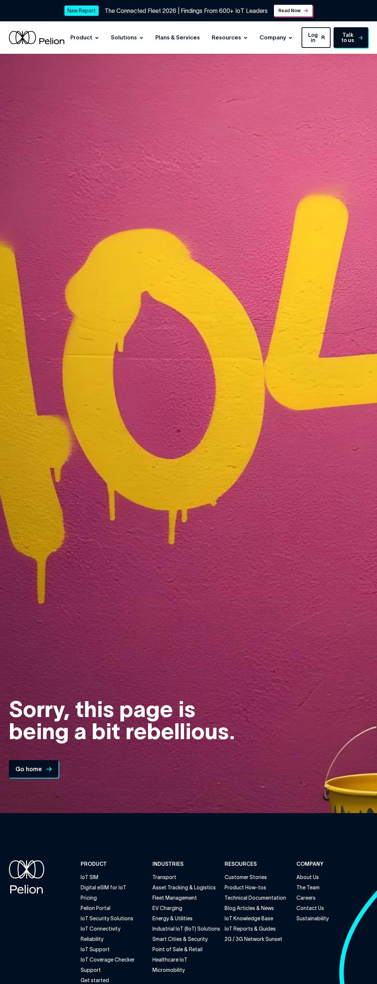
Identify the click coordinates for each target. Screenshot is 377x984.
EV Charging (167, 908)
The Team (308, 887)
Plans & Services (177, 37)
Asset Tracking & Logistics (184, 887)
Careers (306, 898)
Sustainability (312, 918)
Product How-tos (245, 887)
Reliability (92, 939)
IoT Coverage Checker (108, 960)
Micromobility (168, 970)
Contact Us (310, 908)
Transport (164, 877)
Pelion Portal (95, 908)
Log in (313, 37)
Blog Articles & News (249, 908)
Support (91, 970)
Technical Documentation (255, 898)
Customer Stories (246, 877)
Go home (28, 769)
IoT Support (95, 949)
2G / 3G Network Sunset (253, 939)
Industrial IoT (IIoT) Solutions (186, 929)
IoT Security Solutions (107, 918)
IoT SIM (89, 877)
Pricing (89, 898)
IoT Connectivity (100, 929)
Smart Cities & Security (180, 939)
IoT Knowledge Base (249, 918)
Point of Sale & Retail (177, 949)
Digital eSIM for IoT (103, 887)
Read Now (289, 10)
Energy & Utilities (172, 918)
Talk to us (347, 37)
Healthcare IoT (169, 960)
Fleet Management (174, 898)
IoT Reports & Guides (250, 929)
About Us (307, 877)
